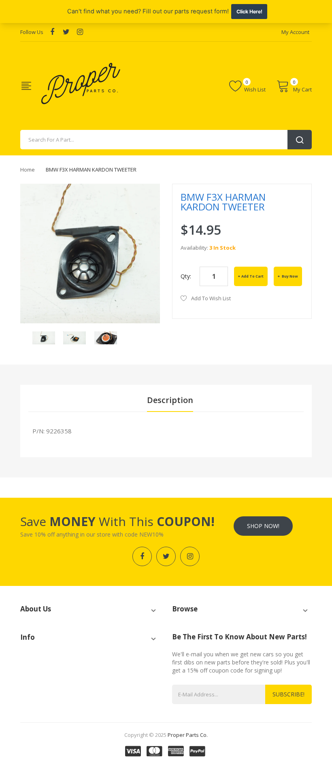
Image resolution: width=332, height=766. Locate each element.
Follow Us (31, 32)
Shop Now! (263, 526)
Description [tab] (170, 400)
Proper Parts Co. (188, 734)
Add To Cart (252, 276)
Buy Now (289, 276)
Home (27, 169)
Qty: (186, 276)
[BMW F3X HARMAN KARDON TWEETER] (43, 337)
